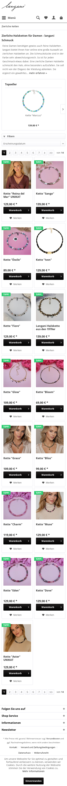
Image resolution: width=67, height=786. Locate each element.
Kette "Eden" (11, 590)
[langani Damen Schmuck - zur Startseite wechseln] (13, 6)
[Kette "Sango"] (50, 175)
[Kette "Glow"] (17, 373)
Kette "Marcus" (33, 115)
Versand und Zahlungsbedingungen (38, 747)
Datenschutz (24, 752)
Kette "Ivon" (44, 260)
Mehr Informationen (33, 771)
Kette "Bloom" (45, 392)
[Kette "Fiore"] (17, 307)
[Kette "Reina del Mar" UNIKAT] (17, 175)
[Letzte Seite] (51, 152)
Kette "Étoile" (12, 260)
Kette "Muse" (44, 524)
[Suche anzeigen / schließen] (38, 18)
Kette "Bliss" (44, 458)
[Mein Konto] (54, 18)
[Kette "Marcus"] (33, 100)
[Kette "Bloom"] (50, 373)
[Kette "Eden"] (17, 572)
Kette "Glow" (11, 392)
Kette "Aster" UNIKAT (11, 658)
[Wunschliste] (46, 18)
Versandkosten (53, 738)
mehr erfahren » (38, 73)
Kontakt (13, 747)
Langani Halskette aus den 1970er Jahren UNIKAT (48, 327)
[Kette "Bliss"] (50, 439)
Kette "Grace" (12, 458)
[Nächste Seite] (44, 152)
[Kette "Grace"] (17, 439)
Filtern (10, 136)
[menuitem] (8, 18)
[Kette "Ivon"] (50, 241)
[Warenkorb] (62, 18)
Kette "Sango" (45, 193)
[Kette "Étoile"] (17, 241)
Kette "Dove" (44, 590)
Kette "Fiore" (11, 326)
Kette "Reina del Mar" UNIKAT (13, 195)
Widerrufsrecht (41, 752)
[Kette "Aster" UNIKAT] (17, 638)
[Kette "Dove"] (50, 572)
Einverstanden (34, 780)
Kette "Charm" (12, 524)
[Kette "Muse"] (50, 505)
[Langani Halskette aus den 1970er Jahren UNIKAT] (50, 307)
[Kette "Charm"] (17, 505)
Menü (12, 18)
